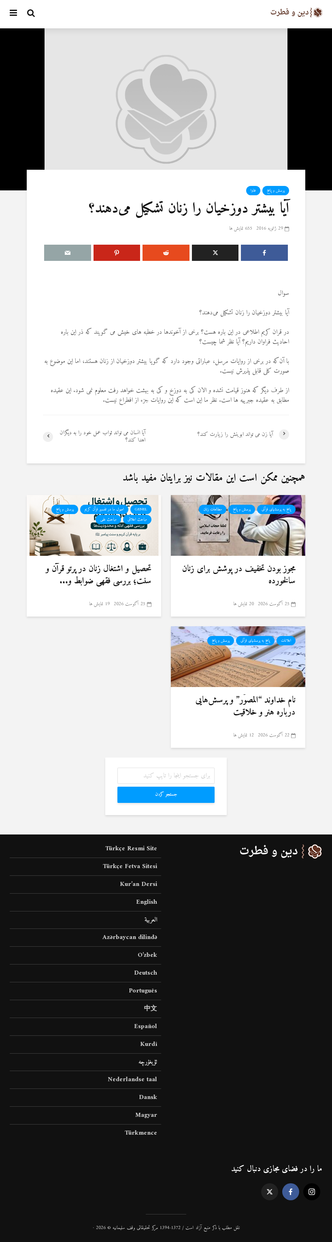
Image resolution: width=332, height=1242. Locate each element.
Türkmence (141, 1133)
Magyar (146, 1115)
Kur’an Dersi (138, 884)
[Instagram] (311, 1191)
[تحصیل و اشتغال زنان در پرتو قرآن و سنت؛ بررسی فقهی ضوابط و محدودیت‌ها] (94, 525)
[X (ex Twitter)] (269, 1191)
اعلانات (286, 640)
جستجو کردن (166, 794)
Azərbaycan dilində (129, 937)
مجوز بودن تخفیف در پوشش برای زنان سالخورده (239, 575)
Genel (141, 509)
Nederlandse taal (132, 1079)
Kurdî (148, 1044)
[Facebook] (290, 1191)
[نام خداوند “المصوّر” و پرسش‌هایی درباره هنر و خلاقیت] (238, 656)
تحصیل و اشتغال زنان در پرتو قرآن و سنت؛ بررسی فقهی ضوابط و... (98, 575)
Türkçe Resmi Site (131, 849)
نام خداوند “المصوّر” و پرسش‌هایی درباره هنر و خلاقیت (246, 706)
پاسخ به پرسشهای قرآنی (276, 509)
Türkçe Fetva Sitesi (130, 866)
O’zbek (147, 955)
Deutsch (145, 973)
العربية (151, 920)
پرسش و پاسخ (276, 190)
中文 (150, 1008)
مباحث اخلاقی (137, 519)
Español (145, 1026)
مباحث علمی (108, 519)
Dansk (148, 1097)
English (146, 902)
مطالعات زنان (212, 509)
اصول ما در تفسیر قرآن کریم (104, 509)
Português (143, 991)
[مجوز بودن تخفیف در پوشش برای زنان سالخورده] (238, 525)
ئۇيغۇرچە (147, 1062)
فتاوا (253, 190)
